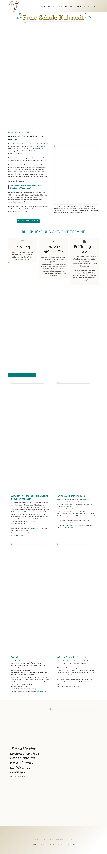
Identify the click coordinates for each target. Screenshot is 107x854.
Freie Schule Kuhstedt (37, 146)
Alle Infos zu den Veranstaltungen (22, 375)
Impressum (44, 839)
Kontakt (86, 6)
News (79, 6)
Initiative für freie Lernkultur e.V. (24, 144)
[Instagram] (97, 6)
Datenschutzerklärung (57, 839)
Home (43, 6)
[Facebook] (94, 6)
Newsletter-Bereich (21, 211)
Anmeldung (69, 527)
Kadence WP (71, 844)
